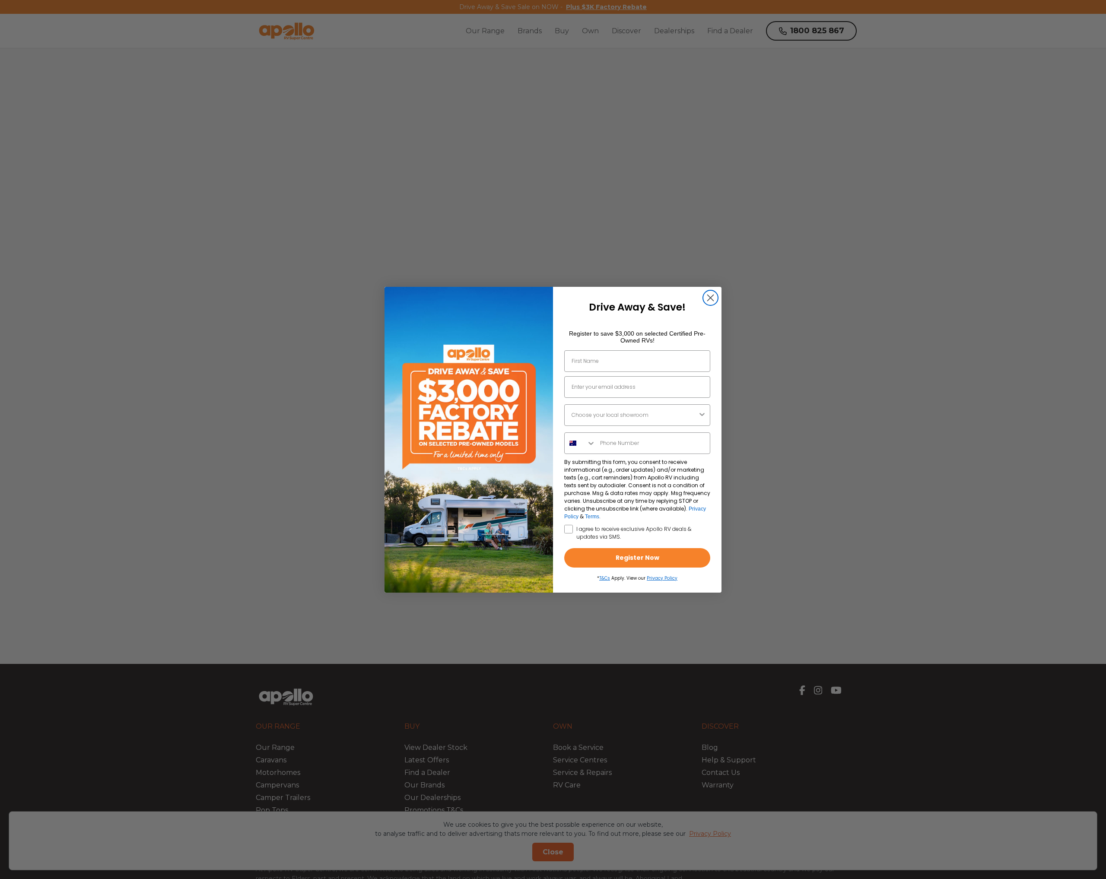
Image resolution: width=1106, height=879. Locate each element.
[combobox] (635, 415)
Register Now (637, 557)
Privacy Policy (662, 578)
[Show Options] (702, 415)
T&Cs (604, 578)
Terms (592, 517)
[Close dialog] (710, 297)
